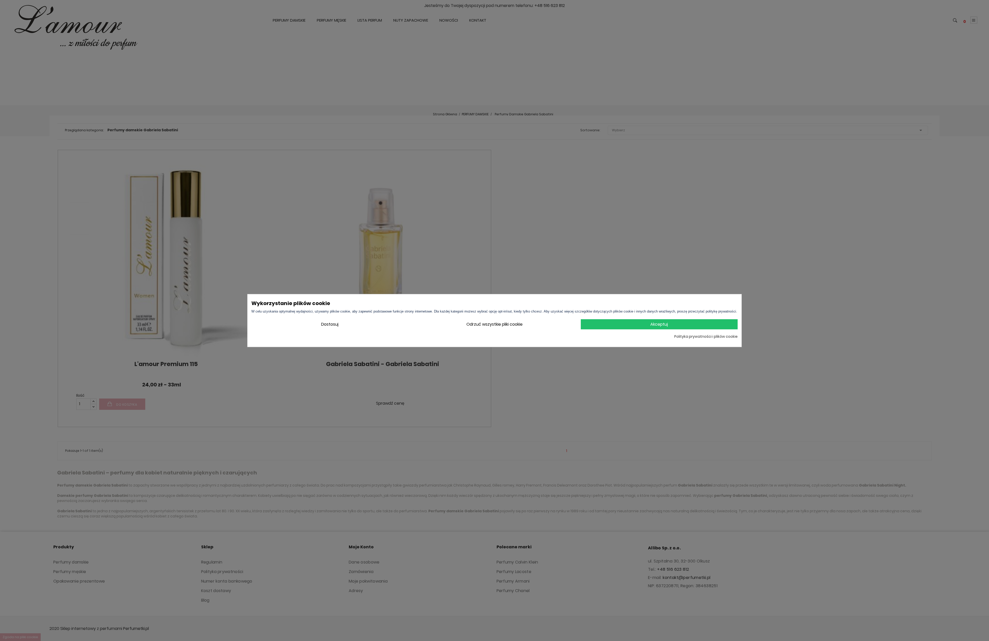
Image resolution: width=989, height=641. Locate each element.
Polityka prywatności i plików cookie (706, 336)
